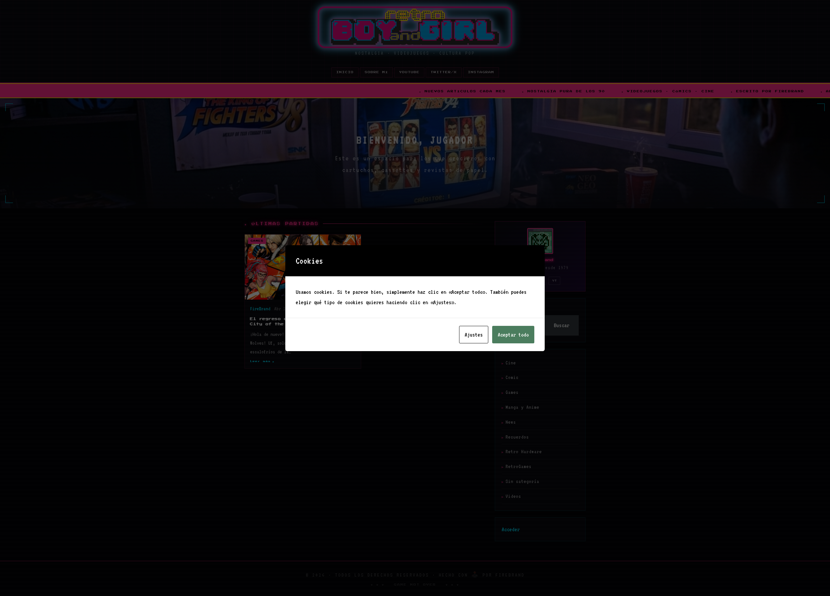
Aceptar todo (513, 334)
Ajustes (474, 334)
